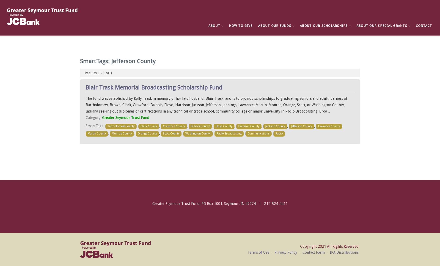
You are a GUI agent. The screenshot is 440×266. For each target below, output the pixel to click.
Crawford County (174, 126)
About (214, 25)
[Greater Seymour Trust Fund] (42, 16)
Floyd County (224, 126)
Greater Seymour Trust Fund (125, 118)
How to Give (241, 25)
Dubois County (200, 126)
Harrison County (248, 126)
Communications (259, 133)
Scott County (171, 133)
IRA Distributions (344, 252)
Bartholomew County (121, 126)
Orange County (147, 133)
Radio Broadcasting (229, 133)
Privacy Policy (286, 252)
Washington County (198, 133)
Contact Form (313, 252)
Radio (279, 133)
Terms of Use (258, 252)
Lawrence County (329, 126)
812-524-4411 (276, 204)
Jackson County (275, 126)
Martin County (97, 133)
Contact (424, 25)
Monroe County (122, 133)
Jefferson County (301, 126)
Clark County (148, 126)
